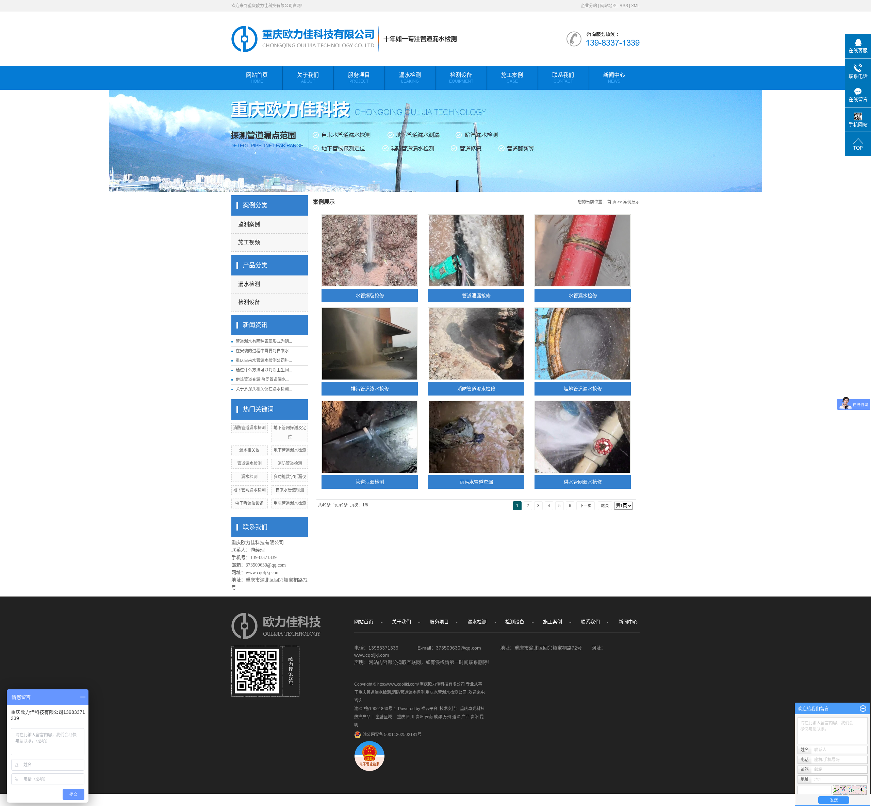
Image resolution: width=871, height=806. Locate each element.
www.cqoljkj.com (263, 572)
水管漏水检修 (583, 295)
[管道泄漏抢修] (476, 250)
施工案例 (512, 78)
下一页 (585, 505)
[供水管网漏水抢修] (583, 437)
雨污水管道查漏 (476, 482)
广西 (465, 717)
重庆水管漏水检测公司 (446, 692)
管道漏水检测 (249, 463)
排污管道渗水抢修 (370, 388)
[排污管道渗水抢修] (370, 343)
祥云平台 (429, 708)
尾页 (605, 505)
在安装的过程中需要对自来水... (264, 351)
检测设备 (461, 78)
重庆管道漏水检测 (290, 503)
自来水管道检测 (290, 490)
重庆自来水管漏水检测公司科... (264, 360)
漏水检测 (410, 78)
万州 (447, 717)
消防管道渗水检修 (476, 388)
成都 (438, 717)
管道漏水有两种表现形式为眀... (264, 341)
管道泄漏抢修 (476, 295)
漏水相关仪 (249, 450)
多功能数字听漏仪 (290, 476)
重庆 (401, 717)
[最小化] (863, 708)
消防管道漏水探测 (249, 427)
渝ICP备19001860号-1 (375, 708)
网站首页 (257, 78)
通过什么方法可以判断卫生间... (264, 370)
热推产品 (362, 717)
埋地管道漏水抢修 (583, 388)
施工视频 (249, 242)
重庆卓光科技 (472, 708)
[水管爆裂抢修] (370, 250)
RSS (624, 5)
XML (635, 5)
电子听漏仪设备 (249, 503)
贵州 (419, 717)
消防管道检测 (290, 463)
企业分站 (589, 5)
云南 (429, 717)
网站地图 (608, 5)
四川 (410, 717)
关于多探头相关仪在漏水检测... (264, 389)
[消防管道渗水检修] (476, 343)
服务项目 (359, 78)
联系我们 (563, 78)
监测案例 (249, 224)
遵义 (456, 717)
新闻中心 (614, 78)
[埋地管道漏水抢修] (583, 343)
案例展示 (631, 202)
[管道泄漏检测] (370, 437)
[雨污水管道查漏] (476, 437)
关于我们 (308, 78)
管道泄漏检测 (370, 482)
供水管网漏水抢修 (583, 482)
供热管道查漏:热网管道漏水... (262, 379)
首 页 (612, 202)
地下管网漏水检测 (249, 490)
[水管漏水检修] (583, 250)
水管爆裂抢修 (370, 295)
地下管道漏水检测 (290, 450)
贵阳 (475, 717)
